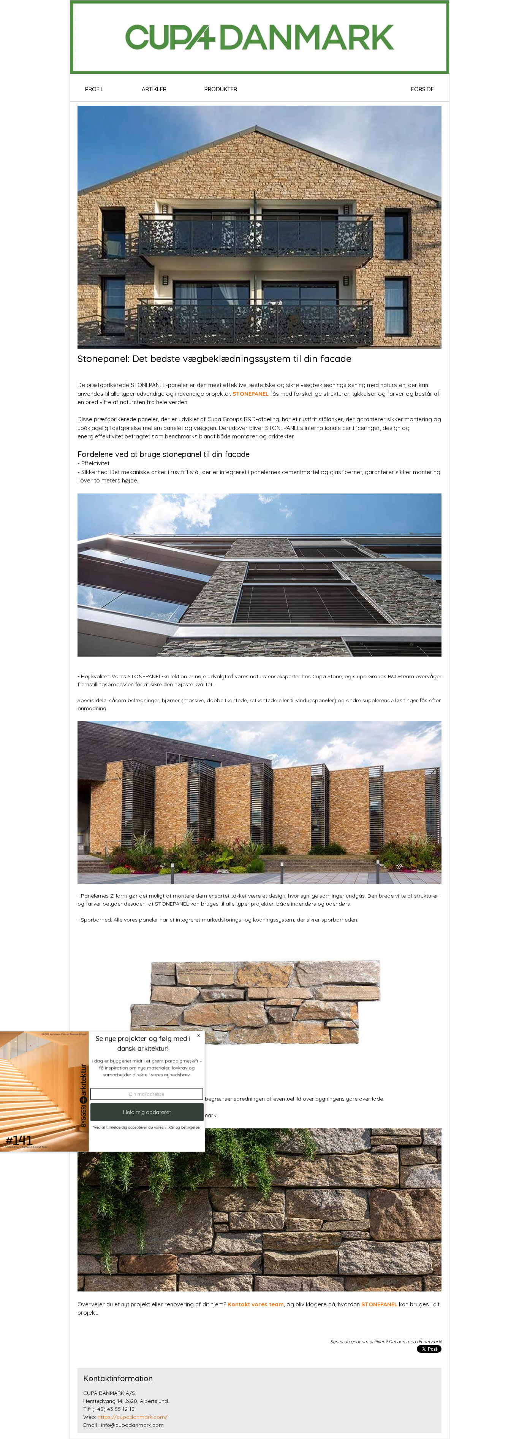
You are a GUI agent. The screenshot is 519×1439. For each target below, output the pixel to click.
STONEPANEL (251, 393)
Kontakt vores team (255, 1304)
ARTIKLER (154, 89)
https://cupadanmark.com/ (133, 1417)
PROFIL (94, 89)
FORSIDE (422, 89)
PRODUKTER (220, 89)
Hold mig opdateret (168, 1117)
